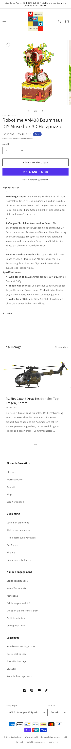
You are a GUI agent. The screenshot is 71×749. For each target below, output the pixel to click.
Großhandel (13, 545)
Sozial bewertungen (17, 580)
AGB (65, 737)
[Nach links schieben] (28, 111)
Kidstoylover (16, 737)
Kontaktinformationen (36, 742)
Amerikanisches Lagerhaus (21, 646)
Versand (5, 139)
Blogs (10, 494)
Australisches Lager (17, 653)
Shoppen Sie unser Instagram (22, 610)
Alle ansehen (62, 346)
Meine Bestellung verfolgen (21, 537)
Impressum (53, 742)
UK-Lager (11, 668)
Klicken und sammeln (18, 530)
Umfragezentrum (16, 625)
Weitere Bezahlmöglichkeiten (35, 179)
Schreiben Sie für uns (18, 522)
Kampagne (12, 595)
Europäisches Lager (17, 661)
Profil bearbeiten (16, 618)
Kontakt (11, 486)
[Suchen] (59, 21)
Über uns (11, 472)
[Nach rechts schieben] (42, 111)
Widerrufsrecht (31, 737)
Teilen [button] (9, 313)
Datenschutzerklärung (51, 737)
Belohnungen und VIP (18, 603)
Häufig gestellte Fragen (19, 559)
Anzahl (5, 144)
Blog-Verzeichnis (15, 501)
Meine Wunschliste (16, 588)
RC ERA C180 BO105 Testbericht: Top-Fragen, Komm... (33, 400)
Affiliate (11, 552)
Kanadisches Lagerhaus (19, 676)
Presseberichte (14, 479)
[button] (4, 21)
